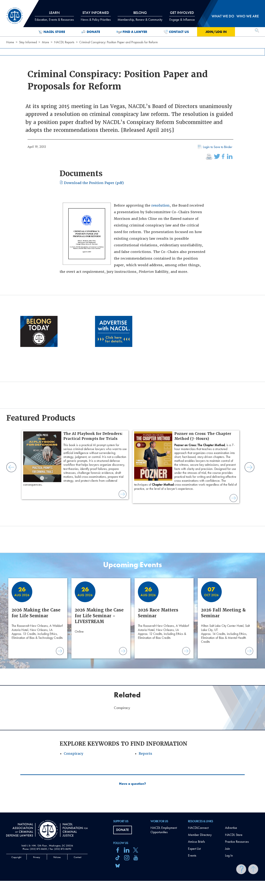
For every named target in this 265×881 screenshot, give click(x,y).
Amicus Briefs (196, 841)
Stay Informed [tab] (96, 16)
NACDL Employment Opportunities (164, 830)
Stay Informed (28, 42)
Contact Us (179, 32)
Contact (77, 857)
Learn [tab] (54, 16)
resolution (160, 205)
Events (192, 855)
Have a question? (132, 784)
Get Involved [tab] (182, 16)
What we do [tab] (223, 16)
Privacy (36, 857)
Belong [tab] (140, 16)
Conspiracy (73, 753)
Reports (145, 753)
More (45, 42)
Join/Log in (216, 32)
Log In (229, 855)
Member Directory (200, 835)
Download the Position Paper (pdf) (93, 183)
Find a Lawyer (135, 32)
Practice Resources (237, 841)
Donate (93, 32)
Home (10, 42)
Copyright (16, 857)
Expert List (194, 848)
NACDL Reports (64, 42)
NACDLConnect (198, 828)
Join (227, 848)
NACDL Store (54, 32)
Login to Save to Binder (217, 147)
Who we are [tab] (247, 16)
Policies (57, 857)
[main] (132, 406)
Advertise (231, 828)
